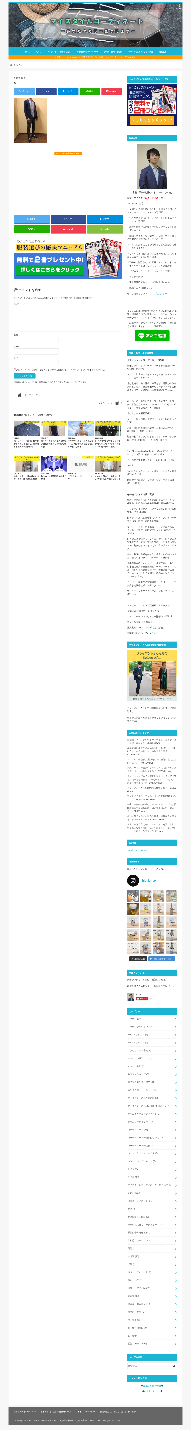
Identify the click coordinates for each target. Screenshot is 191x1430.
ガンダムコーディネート (142, 1090)
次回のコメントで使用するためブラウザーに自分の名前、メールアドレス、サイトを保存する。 (61, 369)
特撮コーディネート (139, 1272)
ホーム (27, 52)
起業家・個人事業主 (139, 1304)
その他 (133, 1177)
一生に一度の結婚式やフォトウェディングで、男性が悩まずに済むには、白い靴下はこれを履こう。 (151, 807)
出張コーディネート (140, 1201)
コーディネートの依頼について (146, 1137)
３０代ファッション (140, 1026)
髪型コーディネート (139, 1343)
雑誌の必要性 (136, 1312)
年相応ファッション (139, 1240)
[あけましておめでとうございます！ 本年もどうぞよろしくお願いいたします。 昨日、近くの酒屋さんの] (133, 909)
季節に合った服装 (139, 1232)
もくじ (38, 52)
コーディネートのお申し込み (59, 52)
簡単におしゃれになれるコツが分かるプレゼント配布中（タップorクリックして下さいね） (96, 57)
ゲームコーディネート (140, 1122)
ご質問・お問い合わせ (113, 52)
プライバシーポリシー (85, 1412)
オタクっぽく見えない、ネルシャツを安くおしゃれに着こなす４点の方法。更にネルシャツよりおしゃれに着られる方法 (151, 827)
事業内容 (44, 1412)
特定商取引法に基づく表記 (111, 1412)
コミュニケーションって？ (143, 1153)
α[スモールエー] (152, 1391)
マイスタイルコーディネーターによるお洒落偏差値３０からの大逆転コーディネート (65, 1420)
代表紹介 (162, 52)
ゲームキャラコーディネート (144, 1114)
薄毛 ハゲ (135, 1280)
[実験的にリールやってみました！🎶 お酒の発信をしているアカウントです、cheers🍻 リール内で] (146, 896)
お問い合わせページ (62, 1412)
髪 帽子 (135, 1335)
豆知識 (133, 1296)
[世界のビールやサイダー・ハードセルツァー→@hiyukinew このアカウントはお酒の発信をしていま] (133, 896)
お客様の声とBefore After (87, 52)
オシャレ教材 (136, 1066)
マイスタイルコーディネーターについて (149, 1185)
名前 (16, 335)
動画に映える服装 (138, 1217)
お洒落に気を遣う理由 (141, 1082)
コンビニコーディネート (142, 1161)
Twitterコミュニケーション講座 (140, 52)
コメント (19, 304)
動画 (131, 1209)
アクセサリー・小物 (139, 1050)
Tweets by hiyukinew (137, 850)
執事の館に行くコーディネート (145, 1224)
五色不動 (134, 1193)
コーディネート (138, 1129)
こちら (155, 633)
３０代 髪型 (136, 1018)
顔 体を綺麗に (137, 1327)
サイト (17, 358)
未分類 (133, 1256)
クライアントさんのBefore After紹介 (149, 1106)
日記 (131, 1248)
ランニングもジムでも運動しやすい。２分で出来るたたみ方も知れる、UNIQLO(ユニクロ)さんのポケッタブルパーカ (151, 779)
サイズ (133, 1169)
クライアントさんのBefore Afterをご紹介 (147, 788)
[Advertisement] (68, 185)
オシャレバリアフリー (140, 1058)
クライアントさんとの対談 (143, 1098)
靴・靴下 (134, 1320)
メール (17, 346)
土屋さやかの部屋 (152, 1385)
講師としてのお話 (139, 1288)
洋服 (131, 1264)
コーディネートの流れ (140, 1145)
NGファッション (138, 1034)
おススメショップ (138, 1074)
